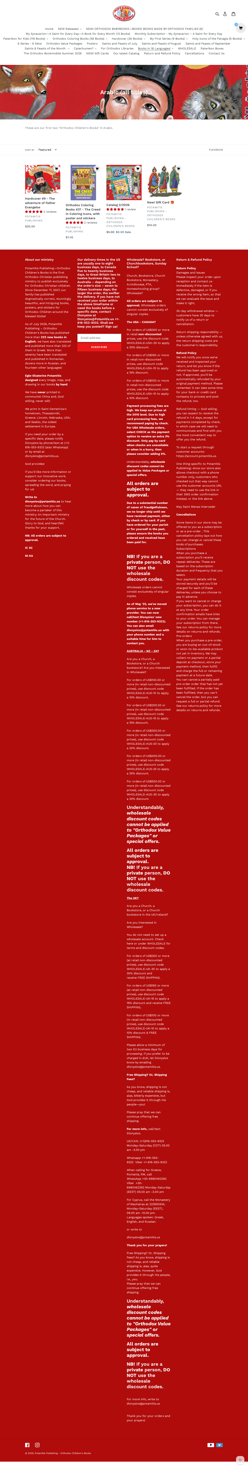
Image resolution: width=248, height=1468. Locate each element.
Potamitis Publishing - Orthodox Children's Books (63, 1453)
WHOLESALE (156, 943)
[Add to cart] (56, 169)
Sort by (29, 150)
